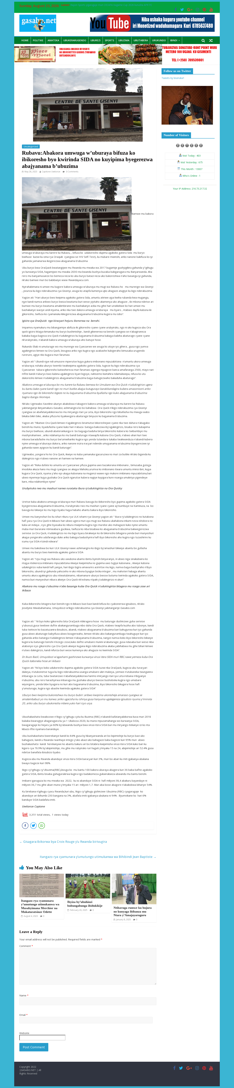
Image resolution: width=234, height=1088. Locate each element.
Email (23, 1015)
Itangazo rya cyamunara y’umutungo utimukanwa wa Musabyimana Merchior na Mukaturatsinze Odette (40, 906)
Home (25, 40)
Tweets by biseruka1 (173, 78)
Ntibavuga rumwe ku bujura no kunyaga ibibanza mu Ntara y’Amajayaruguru (133, 911)
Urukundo (159, 40)
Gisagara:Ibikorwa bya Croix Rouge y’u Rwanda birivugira (63, 842)
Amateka (53, 40)
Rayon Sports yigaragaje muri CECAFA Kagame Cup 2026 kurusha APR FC (111, 5)
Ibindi (173, 40)
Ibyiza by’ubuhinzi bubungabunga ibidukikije (84, 903)
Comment (26, 946)
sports (109, 40)
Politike (38, 40)
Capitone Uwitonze (51, 171)
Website (24, 1033)
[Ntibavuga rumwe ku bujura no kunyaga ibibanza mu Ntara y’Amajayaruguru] (134, 876)
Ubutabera (141, 40)
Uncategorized (31, 146)
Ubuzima (123, 40)
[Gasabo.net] (117, 46)
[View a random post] (211, 40)
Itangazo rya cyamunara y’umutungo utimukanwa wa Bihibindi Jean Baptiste (98, 857)
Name (23, 995)
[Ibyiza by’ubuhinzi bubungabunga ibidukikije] (88, 876)
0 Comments (71, 171)
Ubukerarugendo (74, 40)
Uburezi (95, 40)
